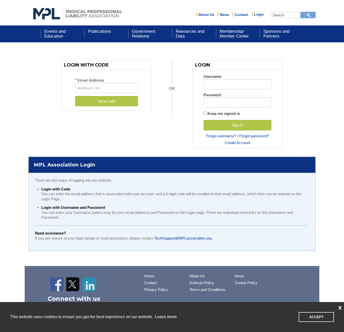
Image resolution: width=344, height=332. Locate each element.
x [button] (340, 307)
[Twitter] (73, 284)
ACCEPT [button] (316, 317)
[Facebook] (57, 284)
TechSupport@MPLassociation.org (183, 238)
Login (259, 14)
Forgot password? (254, 136)
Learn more (166, 317)
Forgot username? (221, 136)
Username (212, 76)
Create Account (237, 143)
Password (212, 95)
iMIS (77, 12)
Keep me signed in (224, 113)
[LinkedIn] (89, 284)
